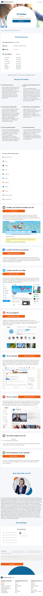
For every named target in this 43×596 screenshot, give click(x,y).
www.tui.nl (15, 49)
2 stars (4, 553)
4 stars (8, 553)
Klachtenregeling (34, 585)
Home (2, 30)
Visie (32, 588)
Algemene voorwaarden (36, 591)
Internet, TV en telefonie (6, 585)
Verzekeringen (4, 589)
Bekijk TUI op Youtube (29, 396)
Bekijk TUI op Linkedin (29, 356)
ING (16, 588)
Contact (32, 584)
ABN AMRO (17, 591)
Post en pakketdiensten (6, 588)
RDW (16, 592)
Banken (2, 583)
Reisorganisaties (14, 30)
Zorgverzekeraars (4, 592)
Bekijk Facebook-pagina (14, 253)
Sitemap (32, 592)
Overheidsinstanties (5, 587)
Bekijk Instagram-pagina (14, 316)
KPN (16, 583)
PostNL (16, 584)
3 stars (6, 553)
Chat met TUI (14, 211)
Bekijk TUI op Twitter (13, 273)
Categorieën (7, 30)
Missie (32, 587)
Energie (2, 584)
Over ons (33, 583)
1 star (2, 553)
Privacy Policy (34, 589)
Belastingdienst (18, 585)
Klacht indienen (14, 456)
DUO (16, 587)
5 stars (10, 553)
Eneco (16, 589)
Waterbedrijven (4, 591)
